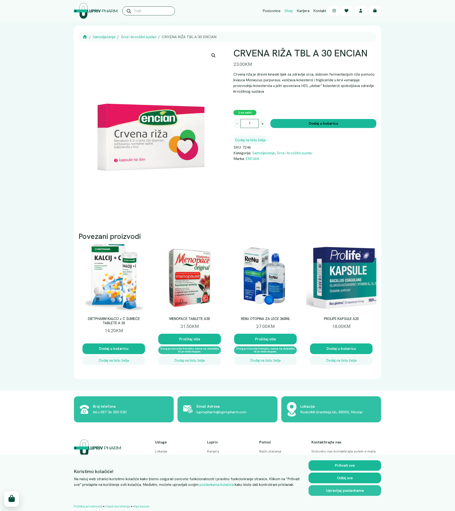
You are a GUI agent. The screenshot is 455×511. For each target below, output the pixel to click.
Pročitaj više (189, 339)
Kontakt (319, 10)
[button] (213, 55)
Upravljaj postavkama (345, 490)
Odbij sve (345, 477)
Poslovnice (272, 10)
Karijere (213, 451)
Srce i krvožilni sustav (138, 36)
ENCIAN (252, 158)
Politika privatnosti (88, 506)
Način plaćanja (270, 451)
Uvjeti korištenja (117, 506)
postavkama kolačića (217, 484)
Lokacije (161, 451)
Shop (288, 10)
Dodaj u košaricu (323, 123)
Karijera (303, 10)
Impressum (141, 506)
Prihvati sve (345, 465)
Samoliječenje (104, 36)
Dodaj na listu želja (250, 139)
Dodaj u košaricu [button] (113, 348)
